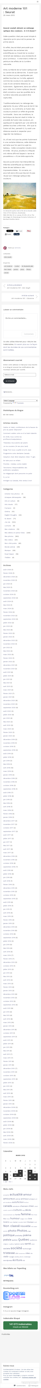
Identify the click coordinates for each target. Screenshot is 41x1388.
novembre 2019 (9, 743)
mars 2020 (7, 729)
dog (23, 1210)
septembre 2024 (9, 598)
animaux (25, 1199)
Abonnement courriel (12, 360)
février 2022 (7, 658)
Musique (8, 550)
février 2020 (7, 732)
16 (30, 1171)
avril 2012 (6, 1019)
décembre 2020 (9, 700)
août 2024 (7, 601)
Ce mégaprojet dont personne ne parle (17, 473)
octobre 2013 (8, 966)
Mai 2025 (6, 587)
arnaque (32, 1199)
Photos (29, 269)
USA (16, 1253)
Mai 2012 (6, 1015)
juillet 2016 (7, 874)
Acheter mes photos (12, 494)
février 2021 (7, 693)
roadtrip (11, 1244)
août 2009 (7, 1121)
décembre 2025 (9, 577)
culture (17, 1210)
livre (26, 1219)
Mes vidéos (9, 540)
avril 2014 (6, 952)
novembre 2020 (9, 704)
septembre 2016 (9, 867)
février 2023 (7, 633)
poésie (7, 1239)
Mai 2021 (6, 683)
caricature (16, 1206)
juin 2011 (6, 1047)
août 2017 (7, 835)
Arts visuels (7, 257)
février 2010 (7, 1100)
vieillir (6, 1257)
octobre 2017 (8, 828)
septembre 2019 (9, 750)
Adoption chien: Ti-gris (26, 457)
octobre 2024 (8, 594)
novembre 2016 (9, 860)
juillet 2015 (7, 906)
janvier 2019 (7, 775)
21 (20, 1175)
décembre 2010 (9, 1068)
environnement (7, 1215)
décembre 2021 (9, 665)
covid (5, 1210)
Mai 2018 (6, 803)
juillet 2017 (7, 838)
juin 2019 (6, 760)
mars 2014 (7, 955)
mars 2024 (7, 608)
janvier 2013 (7, 990)
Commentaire (29, 334)
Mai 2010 (6, 1089)
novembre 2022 (9, 644)
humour (15, 1218)
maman (15, 1222)
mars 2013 (7, 983)
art (36, 1199)
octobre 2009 (8, 1114)
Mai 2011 (6, 1051)
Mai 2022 (6, 651)
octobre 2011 (8, 1033)
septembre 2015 (9, 898)
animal (17, 1199)
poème (27, 1235)
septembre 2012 (9, 1005)
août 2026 (7, 569)
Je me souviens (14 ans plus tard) (15, 446)
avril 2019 (6, 768)
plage (29, 1231)
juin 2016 (6, 877)
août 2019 (7, 753)
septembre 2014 (9, 937)
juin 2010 (6, 1086)
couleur (17, 266)
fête (4, 1219)
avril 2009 (7, 1135)
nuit (32, 1226)
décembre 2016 (9, 856)
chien (31, 1206)
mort (25, 1222)
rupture (17, 1244)
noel (35, 1222)
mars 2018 (7, 810)
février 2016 (7, 884)
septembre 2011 (9, 1037)
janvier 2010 (7, 1104)
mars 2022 (7, 654)
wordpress (7, 1260)
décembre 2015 (9, 888)
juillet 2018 (7, 796)
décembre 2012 (9, 994)
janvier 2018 (7, 817)
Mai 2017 (6, 845)
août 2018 (7, 792)
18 (5, 1175)
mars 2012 (7, 1022)
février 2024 (7, 612)
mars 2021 (7, 690)
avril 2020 (6, 725)
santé (28, 1243)
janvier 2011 (7, 1065)
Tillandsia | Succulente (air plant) (15, 443)
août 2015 (6, 902)
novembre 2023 (9, 615)
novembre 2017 (9, 824)
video (27, 1253)
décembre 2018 (9, 778)
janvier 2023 (7, 637)
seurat (6, 272)
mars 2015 (7, 916)
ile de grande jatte (27, 266)
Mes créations (10, 529)
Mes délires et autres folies (15, 533)
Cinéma (7, 511)
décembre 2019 (9, 739)
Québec (23, 1239)
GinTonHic (18, 248)
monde (20, 1222)
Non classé (7, 269)
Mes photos (9, 536)
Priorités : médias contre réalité (15, 464)
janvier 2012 (7, 1026)
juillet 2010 (7, 1082)
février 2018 (7, 814)
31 (35, 1178)
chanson (24, 1206)
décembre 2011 (8, 1029)
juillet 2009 (7, 1125)
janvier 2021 (7, 697)
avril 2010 (6, 1093)
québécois (33, 1240)
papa (35, 1226)
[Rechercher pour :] (20, 392)
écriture (17, 1260)
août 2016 (7, 870)
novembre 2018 (9, 782)
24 (35, 1175)
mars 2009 (7, 1139)
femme (26, 1214)
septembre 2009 (9, 1118)
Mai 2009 (6, 1132)
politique (9, 1235)
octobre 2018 (8, 785)
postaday (19, 1236)
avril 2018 (6, 806)
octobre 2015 (8, 895)
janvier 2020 (7, 736)
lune (11, 1222)
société (16, 1248)
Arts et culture (10, 501)
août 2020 (7, 711)
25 (6, 1178)
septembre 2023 (9, 619)
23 (30, 1175)
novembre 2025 (9, 580)
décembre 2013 (9, 962)
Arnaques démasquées (13, 497)
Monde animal (10, 547)
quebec (15, 1240)
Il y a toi (6, 477)
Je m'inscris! (10, 381)
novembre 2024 (9, 591)
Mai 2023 (6, 630)
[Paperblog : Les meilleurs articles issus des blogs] (8, 1277)
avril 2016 (6, 881)
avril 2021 (6, 686)
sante (22, 1244)
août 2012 (6, 1008)
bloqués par (21, 1326)
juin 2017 (6, 842)
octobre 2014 (8, 934)
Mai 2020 (6, 722)
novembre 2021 (8, 669)
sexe (33, 1244)
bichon (26, 1202)
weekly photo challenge (22, 1257)
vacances (22, 1253)
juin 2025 (6, 584)
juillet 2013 (7, 969)
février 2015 (7, 920)
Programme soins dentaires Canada (16, 453)
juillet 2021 (7, 676)
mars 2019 (7, 771)
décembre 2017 (9, 821)
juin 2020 (6, 718)
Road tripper (9, 554)
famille (17, 1215)
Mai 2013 (6, 976)
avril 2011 (6, 1054)
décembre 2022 (9, 640)
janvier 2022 (7, 661)
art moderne (8, 266)
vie (31, 1253)
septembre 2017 (9, 831)
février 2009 (7, 1143)
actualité (16, 1194)
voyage (11, 1257)
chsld (36, 1206)
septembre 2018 (9, 789)
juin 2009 (6, 1128)
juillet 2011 (7, 1043)
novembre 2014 (8, 930)
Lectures (8, 526)
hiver (8, 1219)
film (32, 1215)
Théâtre (7, 557)
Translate (20, 403)
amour (27, 1194)
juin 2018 (6, 799)
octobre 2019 (8, 746)
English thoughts (11, 515)
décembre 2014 (9, 927)
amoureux (9, 1198)
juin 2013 (6, 973)
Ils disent (8, 518)
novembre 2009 (9, 1111)
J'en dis (7, 522)
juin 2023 (6, 626)
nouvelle (25, 1226)
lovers (6, 1222)
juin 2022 (6, 647)
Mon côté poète (11, 543)
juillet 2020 (7, 715)
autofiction (18, 1202)
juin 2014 (6, 944)
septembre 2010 (9, 1079)
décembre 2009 (9, 1107)
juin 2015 (6, 909)
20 (15, 1175)
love (30, 1219)
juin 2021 (6, 679)
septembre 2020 (9, 707)
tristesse (9, 1253)
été (24, 1260)
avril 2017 (6, 849)
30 (30, 1178)
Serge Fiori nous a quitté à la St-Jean (17, 450)
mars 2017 (7, 852)
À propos (8, 508)
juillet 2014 (7, 941)
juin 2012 (6, 1012)
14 (20, 1171)
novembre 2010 (9, 1072)
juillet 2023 (7, 623)
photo (22, 269)
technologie (27, 1249)
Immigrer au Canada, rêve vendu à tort (17, 480)
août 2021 (6, 672)
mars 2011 (6, 1058)
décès (28, 1210)
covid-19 (10, 1210)
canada (7, 1205)
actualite (6, 1195)
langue (22, 1219)
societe (6, 1248)
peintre (16, 269)
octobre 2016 (8, 863)
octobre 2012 (8, 1001)
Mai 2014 (6, 948)
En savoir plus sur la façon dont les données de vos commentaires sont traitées (20, 347)
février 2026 (7, 573)
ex (14, 1215)
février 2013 (7, 987)
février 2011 (7, 1061)
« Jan (5, 1182)
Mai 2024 (6, 605)
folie (35, 1215)
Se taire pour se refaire (11, 460)
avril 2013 (6, 980)
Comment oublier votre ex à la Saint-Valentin (20, 433)
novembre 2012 (8, 998)
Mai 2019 (6, 764)
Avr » (10, 1182)
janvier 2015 (7, 923)
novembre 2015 (8, 891)
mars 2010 (7, 1097)
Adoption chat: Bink (10, 457)
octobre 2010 (8, 1075)
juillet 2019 (7, 757)
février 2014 (7, 959)
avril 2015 (6, 913)
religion (5, 1244)
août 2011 (6, 1040)
